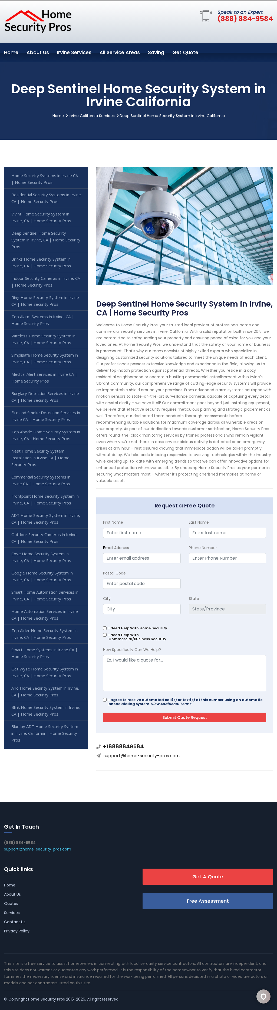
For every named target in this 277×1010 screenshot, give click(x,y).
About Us (38, 52)
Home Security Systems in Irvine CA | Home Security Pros (44, 179)
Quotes (11, 903)
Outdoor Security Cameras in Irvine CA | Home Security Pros (44, 538)
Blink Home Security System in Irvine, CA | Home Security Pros (45, 711)
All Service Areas (120, 52)
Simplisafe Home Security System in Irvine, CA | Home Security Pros (44, 358)
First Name (113, 522)
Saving (156, 52)
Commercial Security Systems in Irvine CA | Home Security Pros (40, 480)
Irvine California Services (92, 115)
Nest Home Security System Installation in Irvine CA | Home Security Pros (40, 457)
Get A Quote (207, 876)
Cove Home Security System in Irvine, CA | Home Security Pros (41, 557)
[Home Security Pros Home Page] (38, 21)
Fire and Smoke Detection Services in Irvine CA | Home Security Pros (45, 416)
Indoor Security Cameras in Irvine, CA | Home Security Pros (45, 281)
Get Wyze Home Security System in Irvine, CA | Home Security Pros (44, 672)
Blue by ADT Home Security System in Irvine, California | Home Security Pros (44, 733)
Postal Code (114, 573)
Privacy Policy (16, 931)
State (194, 598)
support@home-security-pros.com (142, 756)
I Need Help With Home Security (137, 628)
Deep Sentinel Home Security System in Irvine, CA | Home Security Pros (45, 239)
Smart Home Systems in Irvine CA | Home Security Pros (44, 653)
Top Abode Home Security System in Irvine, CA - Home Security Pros (45, 435)
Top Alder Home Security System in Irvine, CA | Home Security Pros (44, 634)
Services (12, 912)
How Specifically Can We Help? (132, 649)
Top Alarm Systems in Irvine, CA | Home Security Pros (42, 320)
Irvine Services (74, 52)
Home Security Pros (46, 999)
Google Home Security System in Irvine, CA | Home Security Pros (42, 576)
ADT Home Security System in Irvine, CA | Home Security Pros (45, 519)
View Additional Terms (171, 703)
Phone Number (203, 547)
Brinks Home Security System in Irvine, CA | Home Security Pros (41, 262)
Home (11, 52)
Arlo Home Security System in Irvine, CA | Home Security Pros (45, 691)
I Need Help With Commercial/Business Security (137, 637)
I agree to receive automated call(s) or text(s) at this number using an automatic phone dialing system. (185, 702)
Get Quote (185, 52)
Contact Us (14, 922)
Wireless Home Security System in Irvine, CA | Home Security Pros (43, 339)
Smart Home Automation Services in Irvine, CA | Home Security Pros (44, 595)
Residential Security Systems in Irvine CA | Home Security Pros (46, 198)
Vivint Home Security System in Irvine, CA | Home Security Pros (41, 217)
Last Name (199, 522)
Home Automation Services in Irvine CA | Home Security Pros (44, 615)
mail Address (116, 547)
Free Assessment (208, 901)
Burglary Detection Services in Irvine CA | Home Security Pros (45, 397)
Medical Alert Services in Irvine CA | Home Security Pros (44, 377)
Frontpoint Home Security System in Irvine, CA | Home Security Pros (45, 499)
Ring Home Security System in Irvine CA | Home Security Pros (45, 301)
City (107, 598)
